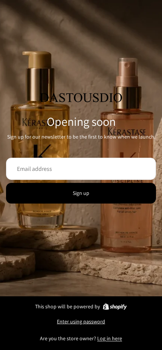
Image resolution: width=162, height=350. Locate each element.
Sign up (81, 193)
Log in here (109, 338)
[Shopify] (115, 306)
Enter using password (81, 321)
